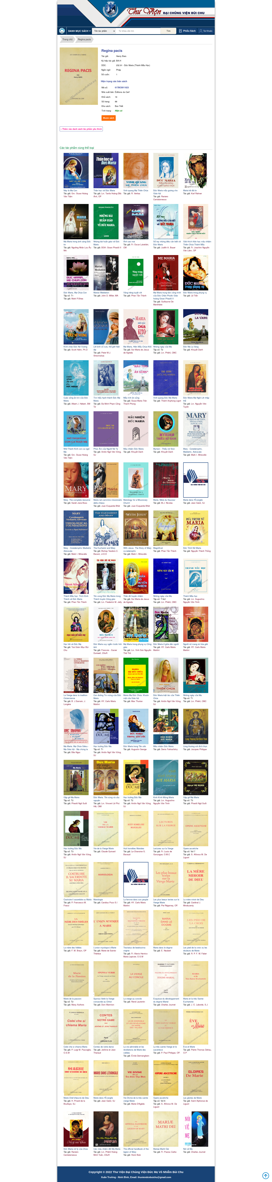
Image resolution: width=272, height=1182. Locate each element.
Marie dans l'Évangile (193, 499)
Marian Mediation (101, 292)
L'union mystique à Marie (105, 947)
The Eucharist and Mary (104, 547)
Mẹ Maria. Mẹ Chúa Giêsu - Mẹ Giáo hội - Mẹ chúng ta (76, 748)
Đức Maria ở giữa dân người (166, 644)
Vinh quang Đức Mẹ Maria (165, 397)
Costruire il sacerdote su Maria (77, 899)
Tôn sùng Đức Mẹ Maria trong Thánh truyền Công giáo (107, 597)
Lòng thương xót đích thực (195, 746)
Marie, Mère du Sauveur (164, 499)
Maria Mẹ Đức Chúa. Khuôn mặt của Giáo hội (136, 697)
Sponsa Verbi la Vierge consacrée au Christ (104, 1000)
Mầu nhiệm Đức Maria (133, 448)
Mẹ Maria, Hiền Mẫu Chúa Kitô (137, 346)
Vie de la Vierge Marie (104, 848)
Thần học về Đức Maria (104, 190)
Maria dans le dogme (162, 947)
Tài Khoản (207, 30)
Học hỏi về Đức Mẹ (72, 644)
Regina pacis (84, 39)
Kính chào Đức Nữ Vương (75, 346)
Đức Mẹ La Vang (190, 346)
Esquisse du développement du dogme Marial (166, 1000)
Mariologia (98, 899)
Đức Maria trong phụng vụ (195, 292)
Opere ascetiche (190, 848)
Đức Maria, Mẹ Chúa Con (75, 292)
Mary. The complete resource (77, 499)
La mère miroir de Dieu (193, 899)
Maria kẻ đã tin (190, 190)
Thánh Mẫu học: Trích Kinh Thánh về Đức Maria (76, 597)
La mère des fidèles (73, 947)
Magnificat (158, 547)
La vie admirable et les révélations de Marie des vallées (134, 1049)
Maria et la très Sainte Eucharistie (193, 1000)
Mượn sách (108, 118)
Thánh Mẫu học (190, 595)
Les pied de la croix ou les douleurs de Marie (195, 949)
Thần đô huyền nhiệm (133, 595)
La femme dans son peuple (135, 899)
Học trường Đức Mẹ (102, 746)
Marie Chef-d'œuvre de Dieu (76, 1097)
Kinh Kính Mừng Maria (163, 797)
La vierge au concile (132, 998)
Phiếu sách (189, 30)
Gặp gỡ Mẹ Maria (71, 797)
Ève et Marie (189, 1046)
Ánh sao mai (129, 241)
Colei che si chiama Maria (75, 1046)
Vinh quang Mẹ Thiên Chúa (135, 190)
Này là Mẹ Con (70, 190)
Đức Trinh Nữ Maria (192, 547)
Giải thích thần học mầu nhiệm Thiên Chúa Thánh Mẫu (197, 243)
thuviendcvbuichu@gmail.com (154, 1177)
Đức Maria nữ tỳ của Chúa (76, 1148)
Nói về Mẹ (188, 1148)
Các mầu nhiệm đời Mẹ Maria (107, 1148)
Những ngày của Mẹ (162, 346)
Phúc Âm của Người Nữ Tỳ (106, 448)
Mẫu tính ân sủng (131, 397)
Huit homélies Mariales (133, 848)
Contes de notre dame (104, 1046)
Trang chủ (67, 39)
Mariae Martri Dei (161, 1148)
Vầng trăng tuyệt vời (132, 292)
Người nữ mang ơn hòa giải (195, 644)
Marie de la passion (72, 998)
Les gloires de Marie (192, 1097)
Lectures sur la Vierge (163, 848)
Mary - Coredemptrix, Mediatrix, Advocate (192, 450)
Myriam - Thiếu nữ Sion (164, 448)
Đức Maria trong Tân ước (134, 746)
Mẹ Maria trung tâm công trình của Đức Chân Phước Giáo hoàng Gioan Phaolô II (167, 295)
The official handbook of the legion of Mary (136, 1150)
